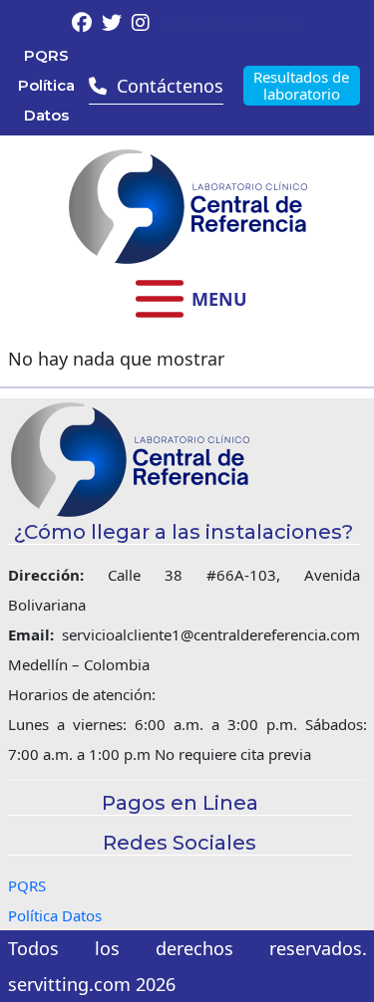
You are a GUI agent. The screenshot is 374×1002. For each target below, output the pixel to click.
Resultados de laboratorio (301, 85)
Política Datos (46, 100)
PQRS (46, 55)
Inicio (187, 390)
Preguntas (187, 510)
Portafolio (187, 470)
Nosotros (187, 430)
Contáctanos (187, 590)
